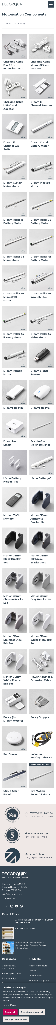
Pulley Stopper (39, 717)
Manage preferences (16, 1019)
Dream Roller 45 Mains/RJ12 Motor (13, 297)
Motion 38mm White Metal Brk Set (41, 640)
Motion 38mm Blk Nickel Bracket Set (39, 559)
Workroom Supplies (39, 980)
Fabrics (32, 970)
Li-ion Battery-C (40, 478)
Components (35, 975)
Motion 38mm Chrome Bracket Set (14, 599)
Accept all (10, 1012)
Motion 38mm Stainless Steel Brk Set (12, 640)
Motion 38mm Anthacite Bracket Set (39, 519)
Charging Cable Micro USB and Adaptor (40, 65)
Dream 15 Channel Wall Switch (11, 146)
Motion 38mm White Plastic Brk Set (12, 680)
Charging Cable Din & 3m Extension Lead (13, 65)
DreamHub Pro (40, 407)
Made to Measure (38, 965)
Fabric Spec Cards (11, 973)
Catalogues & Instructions (9, 967)
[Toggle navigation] (51, 4)
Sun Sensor (10, 754)
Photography (9, 978)
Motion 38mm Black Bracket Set (12, 559)
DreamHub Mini (13, 407)
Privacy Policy (9, 1005)
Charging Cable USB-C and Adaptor (13, 105)
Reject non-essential (32, 1012)
